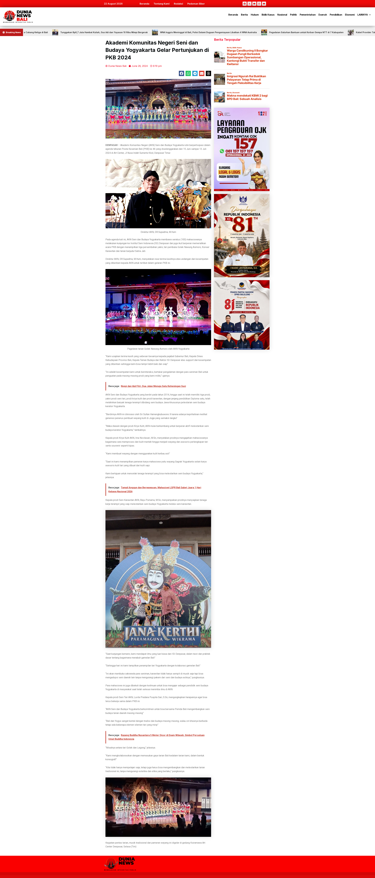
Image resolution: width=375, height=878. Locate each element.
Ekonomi (349, 14)
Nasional (282, 14)
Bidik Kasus (268, 14)
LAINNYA (362, 14)
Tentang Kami (161, 3)
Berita (244, 14)
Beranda (144, 3)
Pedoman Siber (196, 3)
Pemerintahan (308, 14)
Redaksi (178, 3)
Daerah (322, 14)
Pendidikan (336, 14)
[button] (181, 73)
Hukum (255, 14)
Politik (293, 14)
